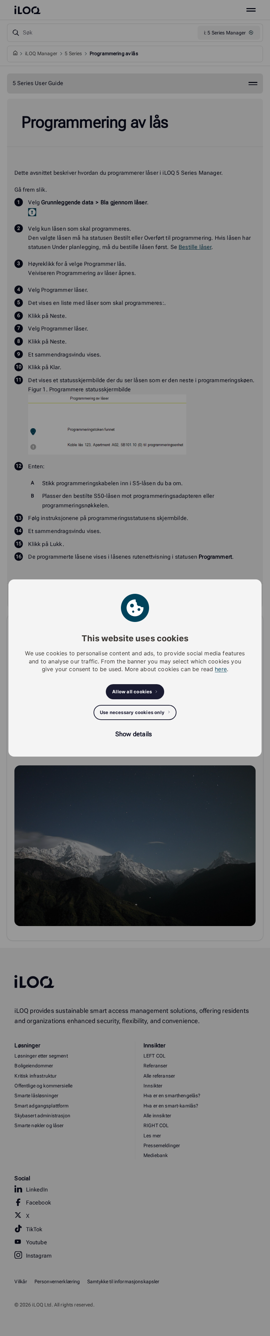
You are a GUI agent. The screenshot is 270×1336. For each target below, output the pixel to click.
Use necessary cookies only (132, 712)
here (221, 669)
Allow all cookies (132, 691)
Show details (133, 734)
